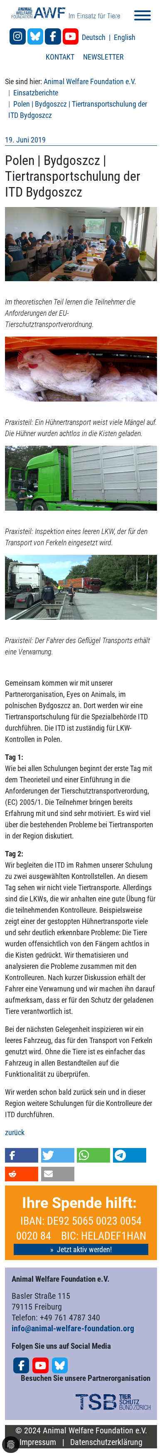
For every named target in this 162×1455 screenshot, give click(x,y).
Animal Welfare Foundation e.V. (90, 81)
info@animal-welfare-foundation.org (73, 1328)
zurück (15, 1132)
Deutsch (94, 37)
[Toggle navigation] (142, 17)
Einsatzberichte (35, 92)
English (124, 37)
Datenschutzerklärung (106, 1442)
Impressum (38, 1442)
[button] (21, 1155)
